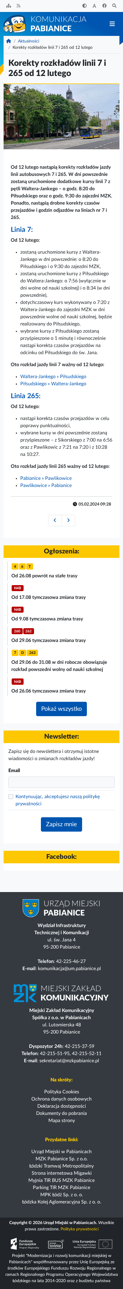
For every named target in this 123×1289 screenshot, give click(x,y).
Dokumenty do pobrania (61, 1113)
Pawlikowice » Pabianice (46, 485)
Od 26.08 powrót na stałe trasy (44, 575)
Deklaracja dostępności (61, 1106)
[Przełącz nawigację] (112, 24)
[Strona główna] (45, 24)
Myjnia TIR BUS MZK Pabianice (61, 1180)
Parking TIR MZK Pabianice (61, 1187)
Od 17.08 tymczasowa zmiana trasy (48, 597)
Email (14, 770)
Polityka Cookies (61, 1091)
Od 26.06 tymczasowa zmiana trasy (48, 691)
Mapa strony (61, 1120)
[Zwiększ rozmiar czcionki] (95, 6)
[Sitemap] (9, 6)
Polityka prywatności (80, 1229)
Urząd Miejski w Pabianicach (61, 1151)
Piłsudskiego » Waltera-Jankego (53, 383)
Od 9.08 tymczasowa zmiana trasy (47, 619)
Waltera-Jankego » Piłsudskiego (53, 376)
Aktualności (28, 41)
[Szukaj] (115, 6)
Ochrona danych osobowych (61, 1099)
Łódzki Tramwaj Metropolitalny (61, 1166)
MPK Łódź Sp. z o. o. (61, 1194)
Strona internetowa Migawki (62, 1173)
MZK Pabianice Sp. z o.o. (62, 1158)
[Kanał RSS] (19, 6)
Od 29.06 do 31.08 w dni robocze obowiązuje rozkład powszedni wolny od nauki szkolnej (59, 666)
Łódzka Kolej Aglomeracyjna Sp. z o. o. (61, 1202)
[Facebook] (104, 6)
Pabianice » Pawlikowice (46, 478)
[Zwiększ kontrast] (84, 6)
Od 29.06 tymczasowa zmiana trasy (48, 640)
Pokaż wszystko (61, 709)
